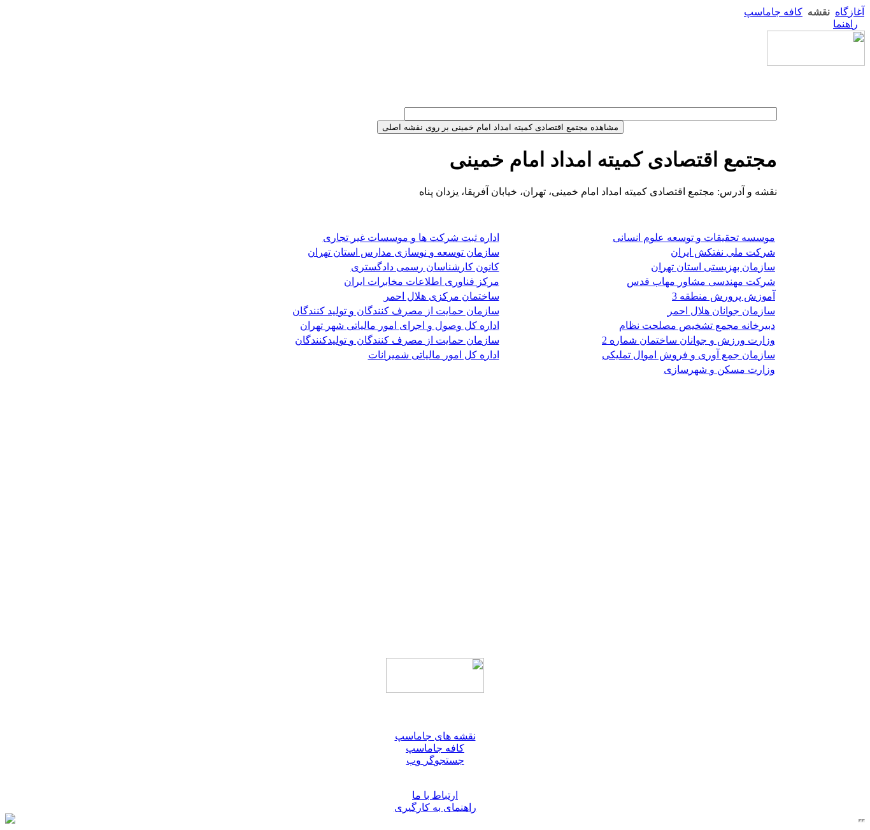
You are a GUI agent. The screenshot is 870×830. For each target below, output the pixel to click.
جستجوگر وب (435, 760)
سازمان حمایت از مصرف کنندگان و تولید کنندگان (395, 310)
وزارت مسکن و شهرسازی (719, 369)
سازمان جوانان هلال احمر (721, 310)
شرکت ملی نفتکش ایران (723, 252)
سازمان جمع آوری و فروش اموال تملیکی (688, 354)
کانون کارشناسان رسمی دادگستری (425, 266)
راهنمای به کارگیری (435, 807)
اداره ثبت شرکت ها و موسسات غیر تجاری (411, 237)
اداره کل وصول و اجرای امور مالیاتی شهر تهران (399, 325)
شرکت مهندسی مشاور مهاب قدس (701, 281)
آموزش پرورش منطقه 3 (723, 296)
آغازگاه (849, 11)
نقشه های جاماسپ (435, 736)
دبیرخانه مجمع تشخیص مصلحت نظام (697, 325)
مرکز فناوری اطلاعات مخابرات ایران (421, 281)
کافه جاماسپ (773, 11)
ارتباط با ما (435, 795)
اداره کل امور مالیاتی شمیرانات (433, 354)
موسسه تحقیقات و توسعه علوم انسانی (694, 237)
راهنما (845, 23)
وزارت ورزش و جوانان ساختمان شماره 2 (688, 340)
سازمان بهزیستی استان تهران (713, 266)
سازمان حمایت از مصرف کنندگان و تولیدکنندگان (397, 340)
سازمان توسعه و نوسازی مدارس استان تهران (403, 252)
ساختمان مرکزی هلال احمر (441, 296)
